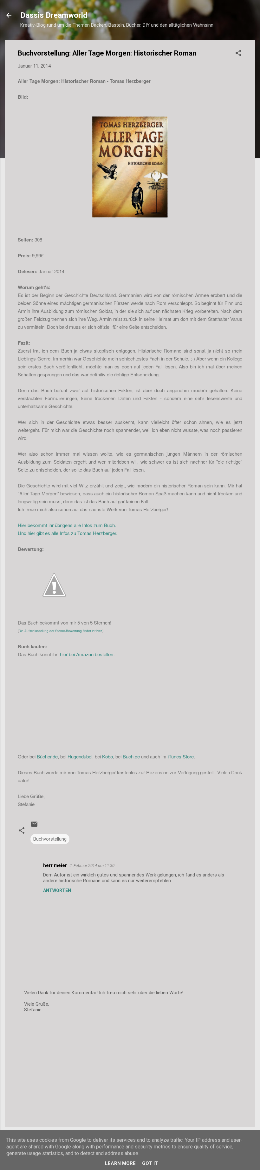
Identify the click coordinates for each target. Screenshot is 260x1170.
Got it (150, 1163)
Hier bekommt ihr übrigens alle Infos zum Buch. (67, 525)
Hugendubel (80, 756)
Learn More (120, 1163)
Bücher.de (47, 756)
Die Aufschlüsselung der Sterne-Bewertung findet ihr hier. (60, 631)
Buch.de (131, 756)
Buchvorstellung (50, 839)
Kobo (107, 756)
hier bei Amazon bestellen (86, 654)
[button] (238, 54)
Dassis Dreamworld (54, 15)
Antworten (57, 890)
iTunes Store (181, 756)
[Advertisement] (130, 1068)
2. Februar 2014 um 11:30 (91, 865)
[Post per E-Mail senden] (34, 826)
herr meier (55, 865)
